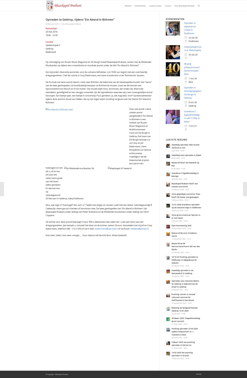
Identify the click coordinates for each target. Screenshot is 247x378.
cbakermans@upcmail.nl (106, 228)
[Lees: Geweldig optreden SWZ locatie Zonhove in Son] (168, 146)
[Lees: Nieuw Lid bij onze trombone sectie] (168, 234)
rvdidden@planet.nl (139, 228)
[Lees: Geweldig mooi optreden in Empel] (168, 156)
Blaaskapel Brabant (73, 24)
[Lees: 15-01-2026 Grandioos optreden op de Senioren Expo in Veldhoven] (168, 205)
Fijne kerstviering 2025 (182, 225)
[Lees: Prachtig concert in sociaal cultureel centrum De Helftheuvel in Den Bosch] (168, 295)
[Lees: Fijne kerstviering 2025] (168, 226)
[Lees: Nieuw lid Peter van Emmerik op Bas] (168, 163)
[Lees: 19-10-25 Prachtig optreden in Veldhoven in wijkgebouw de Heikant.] (168, 258)
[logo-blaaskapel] (64, 5)
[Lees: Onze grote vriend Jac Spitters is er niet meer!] (168, 216)
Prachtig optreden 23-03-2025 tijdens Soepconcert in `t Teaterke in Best (185, 331)
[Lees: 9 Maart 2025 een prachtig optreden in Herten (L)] (168, 343)
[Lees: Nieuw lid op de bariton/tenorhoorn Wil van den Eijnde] (168, 244)
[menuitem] (128, 5)
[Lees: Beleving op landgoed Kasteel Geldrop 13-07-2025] (168, 309)
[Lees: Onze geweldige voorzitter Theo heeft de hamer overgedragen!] (168, 195)
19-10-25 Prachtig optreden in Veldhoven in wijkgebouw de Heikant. (185, 260)
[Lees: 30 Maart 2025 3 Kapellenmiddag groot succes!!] (168, 319)
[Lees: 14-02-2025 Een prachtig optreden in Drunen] (168, 353)
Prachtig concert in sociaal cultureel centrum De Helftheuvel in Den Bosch (183, 297)
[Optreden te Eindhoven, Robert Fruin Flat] (2, 189)
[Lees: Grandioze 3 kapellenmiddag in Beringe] (168, 174)
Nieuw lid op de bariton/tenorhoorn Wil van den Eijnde (186, 246)
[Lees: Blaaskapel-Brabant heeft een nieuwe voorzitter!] (168, 184)
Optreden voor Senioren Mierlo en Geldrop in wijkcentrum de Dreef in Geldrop (185, 284)
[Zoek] (198, 5)
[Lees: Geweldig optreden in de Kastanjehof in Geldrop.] (168, 271)
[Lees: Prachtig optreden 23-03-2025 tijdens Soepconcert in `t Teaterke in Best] (168, 329)
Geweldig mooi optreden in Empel (186, 155)
